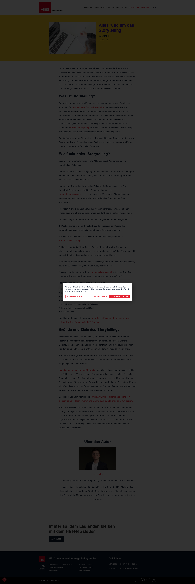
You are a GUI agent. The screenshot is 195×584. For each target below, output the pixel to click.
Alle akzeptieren (119, 296)
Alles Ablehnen (98, 296)
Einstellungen (74, 296)
